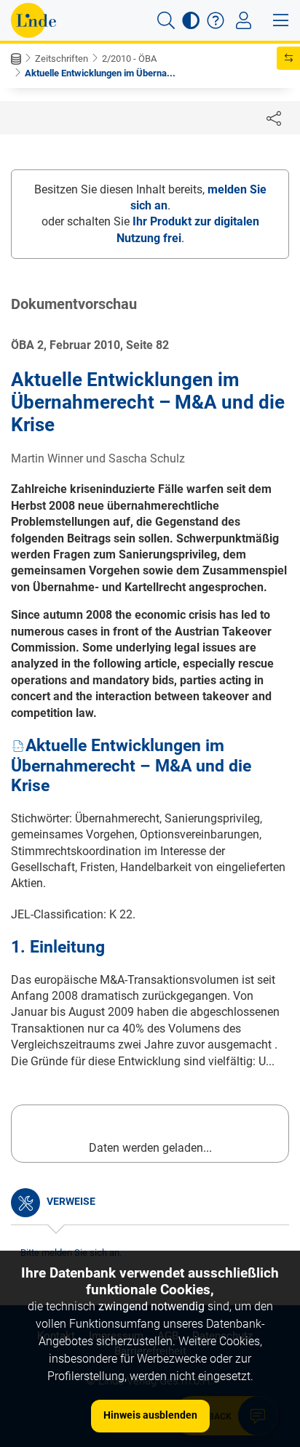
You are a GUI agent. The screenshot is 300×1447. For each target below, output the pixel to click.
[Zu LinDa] (33, 20)
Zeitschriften (61, 58)
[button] (166, 20)
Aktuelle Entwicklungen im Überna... (100, 73)
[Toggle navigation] (243, 20)
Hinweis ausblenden (150, 1415)
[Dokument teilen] (274, 118)
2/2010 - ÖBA (129, 58)
